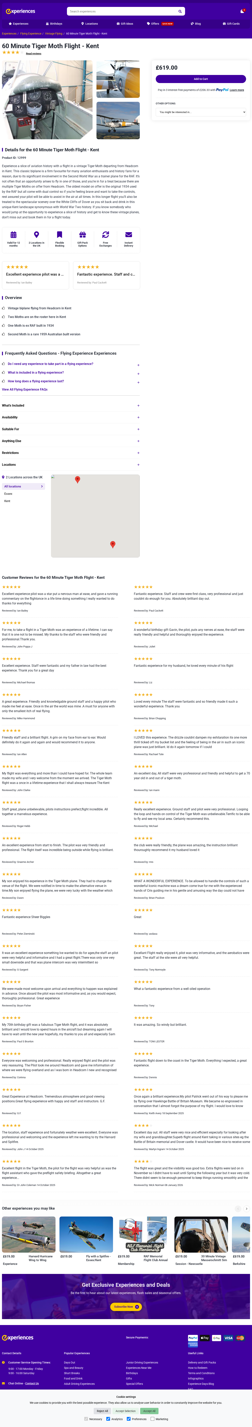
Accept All (149, 1411)
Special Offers (134, 1384)
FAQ (190, 1389)
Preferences (139, 1419)
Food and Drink (73, 1378)
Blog (198, 23)
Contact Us (32, 1383)
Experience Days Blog (201, 1384)
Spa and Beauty (73, 1368)
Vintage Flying (53, 33)
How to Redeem (197, 1368)
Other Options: (166, 103)
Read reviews (33, 53)
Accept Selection (126, 1411)
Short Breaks (72, 1373)
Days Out (69, 1362)
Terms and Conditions (201, 1373)
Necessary (95, 1419)
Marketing (162, 1419)
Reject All (102, 1411)
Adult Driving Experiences (79, 1384)
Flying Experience (30, 33)
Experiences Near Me (138, 1368)
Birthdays (132, 1373)
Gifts (129, 1378)
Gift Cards (233, 23)
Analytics (117, 1419)
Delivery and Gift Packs (202, 1362)
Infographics (196, 1378)
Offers (161, 23)
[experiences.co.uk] (64, 1338)
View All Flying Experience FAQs (24, 389)
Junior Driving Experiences (142, 1362)
